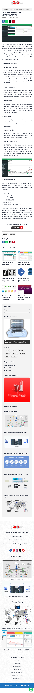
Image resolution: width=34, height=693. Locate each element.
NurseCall (22, 353)
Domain (14, 350)
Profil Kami (17, 664)
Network (15, 353)
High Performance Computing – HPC (17, 596)
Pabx (7, 356)
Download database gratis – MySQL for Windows (24, 280)
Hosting (21, 350)
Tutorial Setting (17, 669)
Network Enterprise (17, 579)
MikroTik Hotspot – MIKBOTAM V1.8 (8, 263)
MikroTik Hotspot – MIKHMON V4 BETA (24, 263)
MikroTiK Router (9, 368)
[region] (17, 331)
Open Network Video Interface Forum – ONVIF (17, 628)
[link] (10, 550)
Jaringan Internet (9, 365)
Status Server (17, 678)
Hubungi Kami (17, 666)
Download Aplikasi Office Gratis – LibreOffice (8, 297)
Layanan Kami (17, 661)
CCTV (7, 350)
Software (12, 234)
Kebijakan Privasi (17, 675)
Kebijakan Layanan (17, 672)
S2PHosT (16, 685)
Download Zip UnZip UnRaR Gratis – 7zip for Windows (8, 280)
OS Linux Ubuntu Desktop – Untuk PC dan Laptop (24, 297)
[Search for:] (17, 310)
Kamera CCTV (8, 370)
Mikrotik (5, 234)
